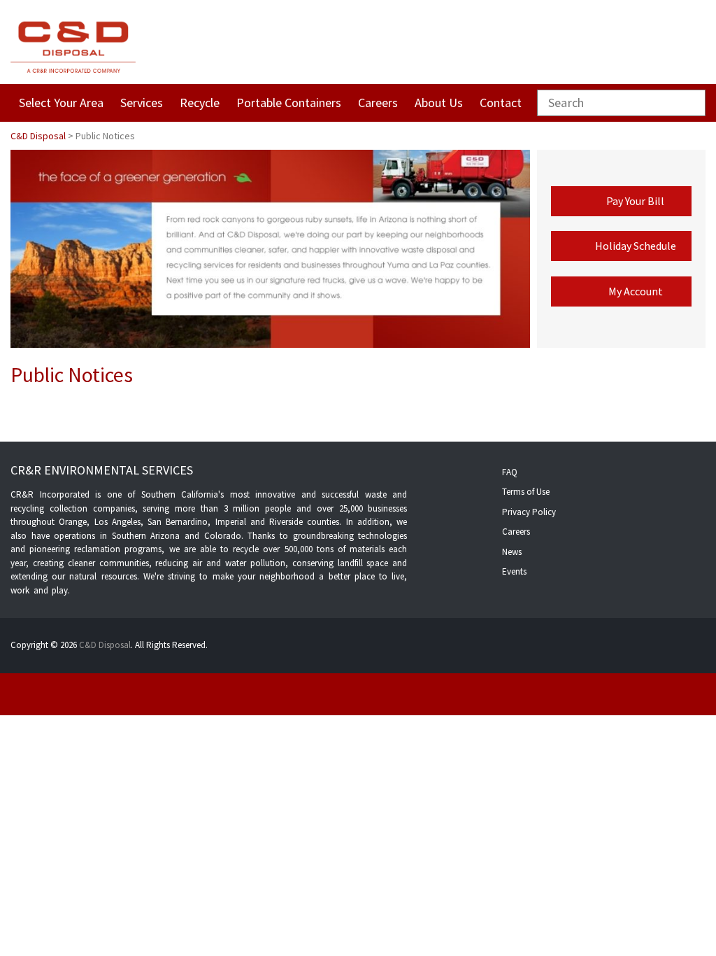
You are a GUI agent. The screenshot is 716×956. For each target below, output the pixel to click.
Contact (501, 102)
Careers (378, 102)
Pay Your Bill (635, 201)
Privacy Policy (529, 512)
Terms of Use (526, 492)
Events (514, 571)
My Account (635, 291)
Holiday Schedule (635, 246)
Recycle (200, 102)
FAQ (509, 472)
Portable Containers (288, 102)
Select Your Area (61, 102)
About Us (439, 102)
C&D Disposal (105, 645)
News (512, 552)
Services (141, 102)
